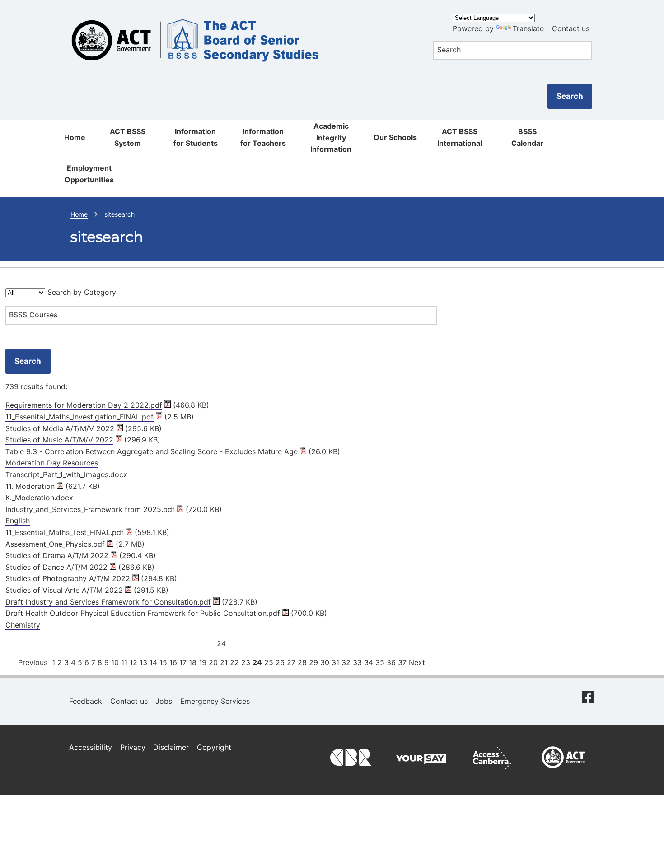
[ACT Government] (563, 771)
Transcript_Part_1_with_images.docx (66, 474)
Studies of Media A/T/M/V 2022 (59, 428)
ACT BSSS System (127, 137)
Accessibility (90, 747)
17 (183, 662)
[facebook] (588, 698)
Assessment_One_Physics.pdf (55, 544)
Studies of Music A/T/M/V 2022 (59, 439)
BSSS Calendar (527, 137)
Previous (32, 662)
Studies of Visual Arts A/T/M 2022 (64, 590)
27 (291, 662)
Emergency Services (215, 701)
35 (379, 662)
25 (268, 662)
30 (324, 662)
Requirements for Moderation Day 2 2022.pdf (83, 404)
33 (357, 662)
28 (302, 662)
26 (280, 662)
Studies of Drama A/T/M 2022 (56, 555)
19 (202, 662)
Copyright (214, 747)
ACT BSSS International (459, 137)
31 (335, 662)
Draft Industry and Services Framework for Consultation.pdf (108, 601)
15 (163, 662)
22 (234, 662)
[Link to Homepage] (241, 15)
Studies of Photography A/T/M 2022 (67, 578)
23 (245, 662)
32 (346, 662)
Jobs (163, 701)
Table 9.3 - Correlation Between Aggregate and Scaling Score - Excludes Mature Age (151, 451)
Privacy (132, 747)
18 (192, 662)
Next (417, 662)
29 (313, 662)
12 (133, 662)
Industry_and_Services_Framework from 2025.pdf (90, 509)
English (17, 520)
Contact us (570, 28)
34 (368, 662)
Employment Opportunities (89, 173)
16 (173, 662)
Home (74, 137)
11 (124, 662)
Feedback (85, 701)
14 (153, 662)
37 (402, 662)
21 (224, 662)
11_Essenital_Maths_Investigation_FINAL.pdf (79, 416)
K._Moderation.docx (39, 497)
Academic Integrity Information (330, 137)
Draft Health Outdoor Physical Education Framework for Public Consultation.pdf (142, 613)
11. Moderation (30, 486)
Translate (528, 28)
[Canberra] (349, 771)
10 (115, 662)
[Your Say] (421, 771)
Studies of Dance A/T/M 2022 (56, 567)
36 (391, 662)
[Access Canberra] (492, 771)
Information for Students (195, 137)
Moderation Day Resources (51, 462)
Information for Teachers (263, 137)
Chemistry (22, 624)
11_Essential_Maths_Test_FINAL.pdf (64, 532)
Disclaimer (171, 747)
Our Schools (395, 137)
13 (143, 662)
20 (213, 662)
